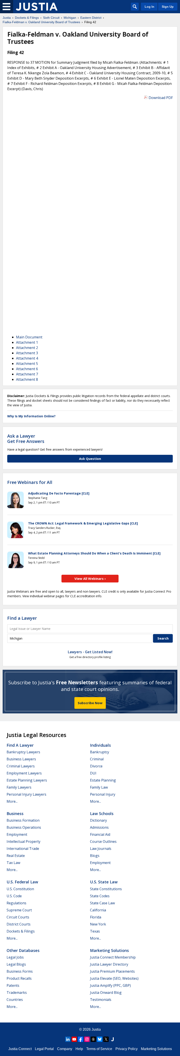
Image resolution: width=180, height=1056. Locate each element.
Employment (17, 834)
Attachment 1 (27, 342)
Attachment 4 (27, 358)
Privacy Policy (126, 1049)
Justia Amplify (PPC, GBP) (110, 985)
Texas (95, 931)
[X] (106, 1039)
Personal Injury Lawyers (26, 794)
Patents (13, 985)
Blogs (94, 855)
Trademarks (17, 992)
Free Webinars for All (29, 482)
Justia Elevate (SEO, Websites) (114, 978)
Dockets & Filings (21, 931)
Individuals (100, 745)
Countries (15, 999)
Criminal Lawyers (21, 766)
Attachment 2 (27, 347)
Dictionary (98, 820)
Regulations (16, 903)
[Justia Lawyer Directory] (112, 1039)
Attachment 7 (27, 374)
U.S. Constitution (20, 888)
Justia (96, 1029)
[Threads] (93, 1039)
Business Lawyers (21, 759)
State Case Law (102, 903)
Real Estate (16, 855)
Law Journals (100, 848)
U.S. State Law (104, 881)
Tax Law (13, 862)
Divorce (96, 766)
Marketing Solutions (109, 950)
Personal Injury (102, 794)
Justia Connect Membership (113, 957)
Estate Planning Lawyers (27, 780)
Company (64, 1049)
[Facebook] (80, 1039)
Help (79, 1049)
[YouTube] (74, 1039)
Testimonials (100, 999)
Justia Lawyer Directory (109, 964)
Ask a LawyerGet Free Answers (25, 438)
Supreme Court (19, 910)
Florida (95, 917)
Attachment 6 (27, 368)
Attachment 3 (27, 353)
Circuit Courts (18, 917)
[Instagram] (87, 1039)
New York (98, 924)
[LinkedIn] (67, 1039)
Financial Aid (100, 834)
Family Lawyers (19, 787)
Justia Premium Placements (112, 971)
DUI (93, 773)
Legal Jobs (15, 957)
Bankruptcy (99, 752)
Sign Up (168, 6)
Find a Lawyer (22, 618)
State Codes (100, 896)
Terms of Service (99, 1049)
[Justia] (37, 7)
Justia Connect (20, 1049)
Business (15, 813)
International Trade (23, 848)
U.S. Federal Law (22, 881)
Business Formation (23, 820)
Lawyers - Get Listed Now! (90, 651)
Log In (149, 6)
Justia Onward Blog (106, 992)
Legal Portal (44, 1049)
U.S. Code (14, 896)
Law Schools (101, 813)
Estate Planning (103, 780)
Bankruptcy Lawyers (23, 752)
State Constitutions (106, 888)
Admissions (99, 827)
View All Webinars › (90, 578)
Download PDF (161, 97)
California (98, 910)
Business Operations (24, 827)
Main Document (29, 337)
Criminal (97, 759)
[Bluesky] (99, 1039)
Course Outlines (103, 841)
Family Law (99, 787)
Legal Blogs (16, 964)
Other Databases (23, 950)
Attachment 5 (27, 363)
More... (12, 801)
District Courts (19, 924)
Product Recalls (19, 978)
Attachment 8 (27, 379)
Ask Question (90, 458)
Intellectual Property (23, 841)
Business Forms (20, 971)
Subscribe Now (90, 703)
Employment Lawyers (24, 773)
